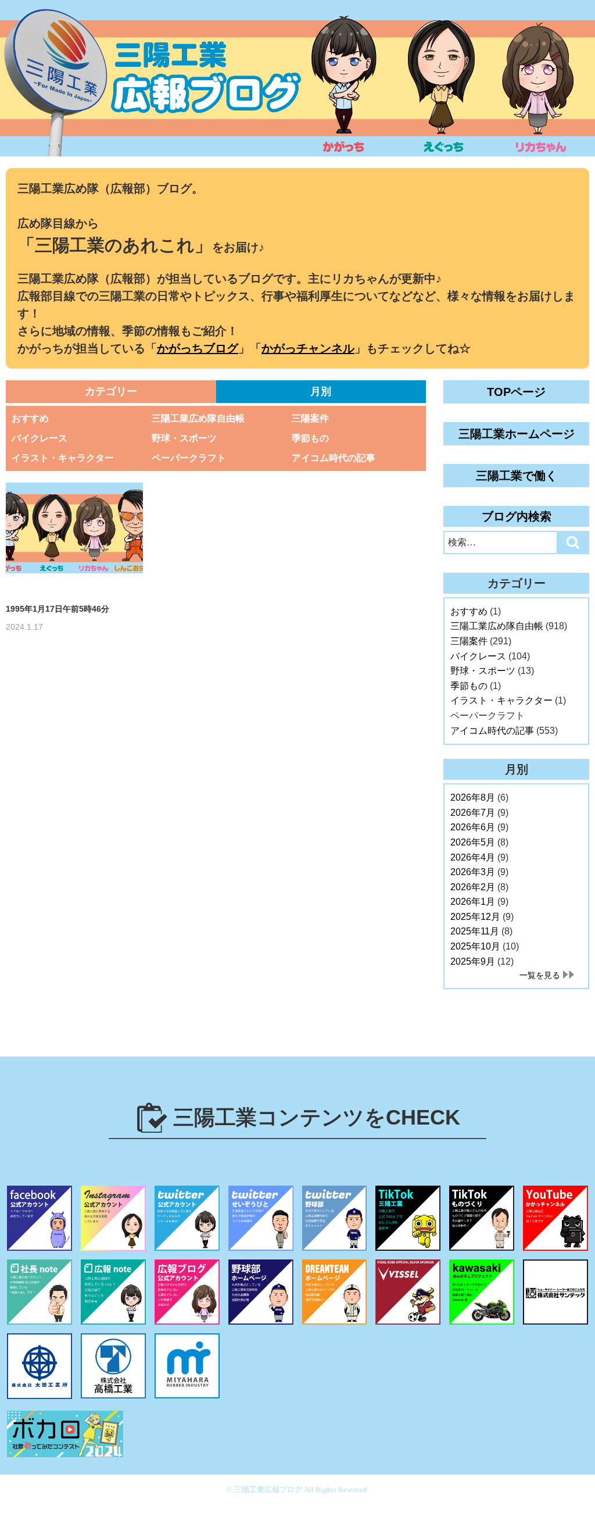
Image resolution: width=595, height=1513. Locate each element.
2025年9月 (472, 961)
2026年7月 (472, 813)
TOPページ (516, 392)
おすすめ (30, 418)
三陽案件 (310, 418)
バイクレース (39, 438)
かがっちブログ (197, 348)
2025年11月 (474, 931)
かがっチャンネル (307, 348)
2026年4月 (472, 857)
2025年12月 (475, 917)
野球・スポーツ (184, 438)
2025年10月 (475, 946)
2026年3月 (472, 872)
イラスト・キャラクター (63, 458)
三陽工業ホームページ (516, 433)
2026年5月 (472, 842)
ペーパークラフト (189, 458)
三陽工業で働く (516, 475)
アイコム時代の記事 (333, 458)
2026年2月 (472, 887)
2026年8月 (472, 797)
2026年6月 (472, 827)
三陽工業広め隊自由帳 (198, 418)
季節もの (310, 438)
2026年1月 (472, 902)
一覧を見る (539, 975)
